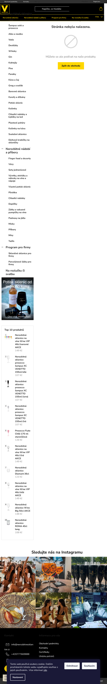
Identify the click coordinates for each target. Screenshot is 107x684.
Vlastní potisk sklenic (19, 186)
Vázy (11, 164)
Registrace (96, 2)
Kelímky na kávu (16, 128)
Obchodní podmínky (10, 2)
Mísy (10, 235)
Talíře (11, 241)
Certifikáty (44, 652)
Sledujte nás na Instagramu (57, 552)
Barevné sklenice (17, 91)
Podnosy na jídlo (16, 218)
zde (45, 670)
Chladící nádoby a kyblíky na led (17, 115)
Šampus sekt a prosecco (16, 27)
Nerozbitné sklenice (19, 14)
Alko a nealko (15, 34)
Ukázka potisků (46, 656)
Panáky (12, 74)
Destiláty (13, 45)
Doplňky (12, 203)
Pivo (10, 68)
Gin (10, 56)
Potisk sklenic (15, 102)
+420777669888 (20, 654)
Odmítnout (72, 665)
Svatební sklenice (17, 134)
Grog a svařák (15, 85)
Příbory (12, 229)
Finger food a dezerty (19, 158)
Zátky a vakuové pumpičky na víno (17, 211)
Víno (10, 19)
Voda (11, 39)
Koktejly (12, 62)
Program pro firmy (18, 247)
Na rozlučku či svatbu (15, 272)
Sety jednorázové (17, 169)
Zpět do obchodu (71, 65)
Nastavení (18, 677)
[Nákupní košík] (101, 9)
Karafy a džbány (16, 97)
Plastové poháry (16, 122)
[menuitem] (35, 17)
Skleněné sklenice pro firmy (19, 255)
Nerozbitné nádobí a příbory (18, 150)
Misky (11, 223)
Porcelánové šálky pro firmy (19, 263)
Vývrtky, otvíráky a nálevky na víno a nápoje (17, 178)
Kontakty (26, 2)
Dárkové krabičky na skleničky (19, 141)
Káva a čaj (13, 79)
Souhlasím (89, 665)
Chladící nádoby (16, 198)
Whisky (12, 51)
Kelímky (12, 108)
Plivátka (12, 192)
